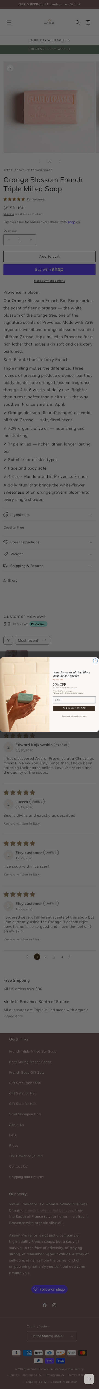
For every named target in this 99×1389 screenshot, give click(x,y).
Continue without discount (74, 716)
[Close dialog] (95, 660)
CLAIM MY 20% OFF (74, 708)
